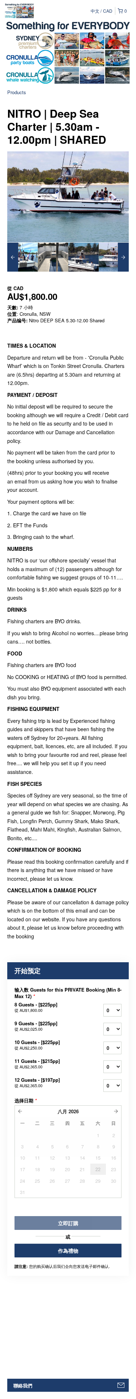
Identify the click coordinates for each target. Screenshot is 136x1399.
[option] (22, 257)
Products (16, 92)
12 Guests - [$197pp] (37, 1082)
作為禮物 (68, 1250)
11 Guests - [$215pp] (37, 1063)
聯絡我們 (22, 1385)
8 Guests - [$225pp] (36, 1007)
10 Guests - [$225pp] (37, 1045)
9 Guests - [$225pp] (36, 1026)
